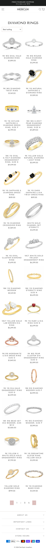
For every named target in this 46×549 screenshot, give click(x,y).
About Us (22, 515)
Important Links (22, 522)
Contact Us (22, 529)
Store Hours (22, 536)
